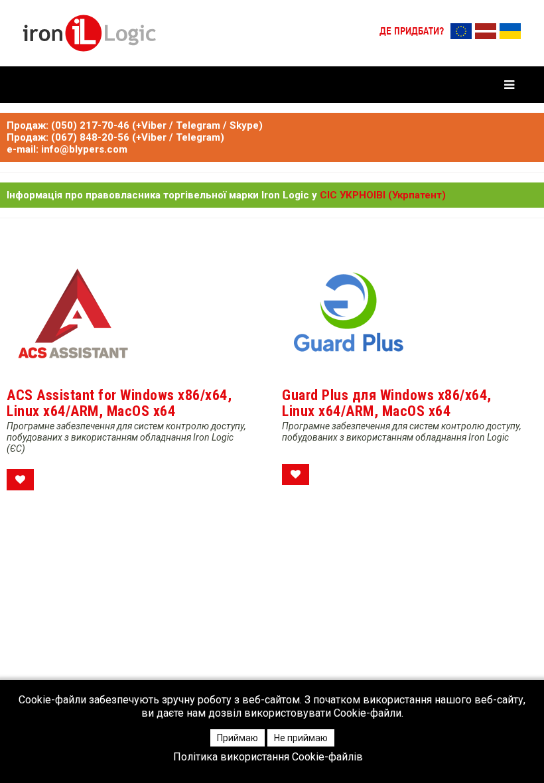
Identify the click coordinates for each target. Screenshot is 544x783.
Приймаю (237, 738)
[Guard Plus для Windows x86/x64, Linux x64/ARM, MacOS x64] (348, 314)
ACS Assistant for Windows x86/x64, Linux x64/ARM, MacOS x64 (119, 403)
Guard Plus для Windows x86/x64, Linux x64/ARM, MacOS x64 (387, 403)
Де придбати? (411, 32)
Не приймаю (301, 738)
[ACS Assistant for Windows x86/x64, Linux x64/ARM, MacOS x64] (73, 314)
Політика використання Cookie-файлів (268, 757)
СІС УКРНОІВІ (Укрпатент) (383, 195)
